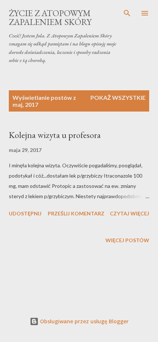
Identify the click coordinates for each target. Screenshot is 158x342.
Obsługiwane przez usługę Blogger (84, 321)
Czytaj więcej (129, 213)
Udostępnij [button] (25, 213)
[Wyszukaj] (127, 13)
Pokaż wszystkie (118, 97)
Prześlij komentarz (76, 213)
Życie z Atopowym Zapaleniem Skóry (50, 17)
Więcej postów (127, 240)
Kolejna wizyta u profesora (55, 135)
